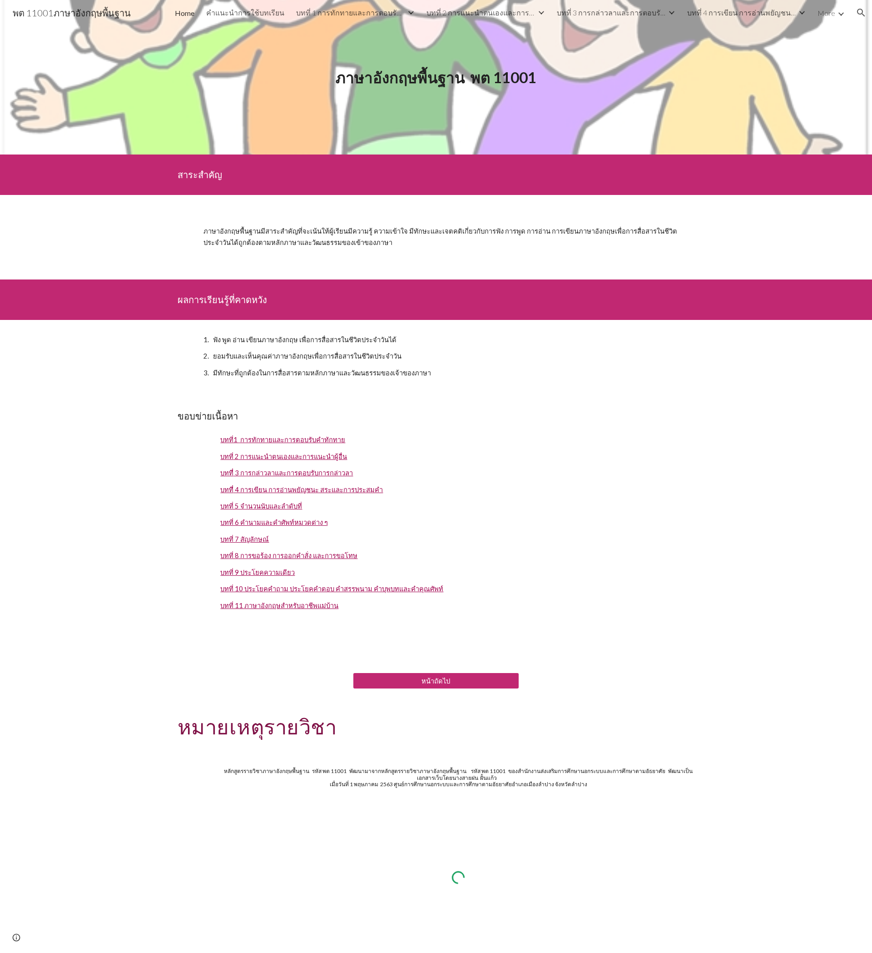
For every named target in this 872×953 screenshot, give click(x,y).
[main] (436, 77)
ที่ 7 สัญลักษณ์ (249, 539)
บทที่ (226, 456)
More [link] (826, 13)
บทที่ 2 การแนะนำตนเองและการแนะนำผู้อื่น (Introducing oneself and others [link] (480, 12)
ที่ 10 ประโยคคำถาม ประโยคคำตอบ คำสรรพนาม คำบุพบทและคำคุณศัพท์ (336, 589)
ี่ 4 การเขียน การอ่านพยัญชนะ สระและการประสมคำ (308, 490)
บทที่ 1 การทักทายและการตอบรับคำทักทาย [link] (350, 12)
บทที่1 (229, 440)
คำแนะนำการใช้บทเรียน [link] (245, 12)
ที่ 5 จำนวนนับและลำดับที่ (265, 506)
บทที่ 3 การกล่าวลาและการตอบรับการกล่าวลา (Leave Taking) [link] (611, 12)
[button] (861, 13)
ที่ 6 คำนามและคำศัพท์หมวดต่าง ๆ (278, 522)
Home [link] (184, 13)
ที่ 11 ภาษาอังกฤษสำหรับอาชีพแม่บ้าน (283, 605)
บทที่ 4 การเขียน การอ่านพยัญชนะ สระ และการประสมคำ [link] (741, 12)
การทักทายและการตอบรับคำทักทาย (292, 440)
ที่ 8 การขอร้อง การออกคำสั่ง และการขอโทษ (293, 555)
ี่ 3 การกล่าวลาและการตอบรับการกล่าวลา (293, 473)
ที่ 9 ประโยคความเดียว (262, 572)
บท (224, 506)
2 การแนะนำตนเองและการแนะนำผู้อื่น (290, 456)
